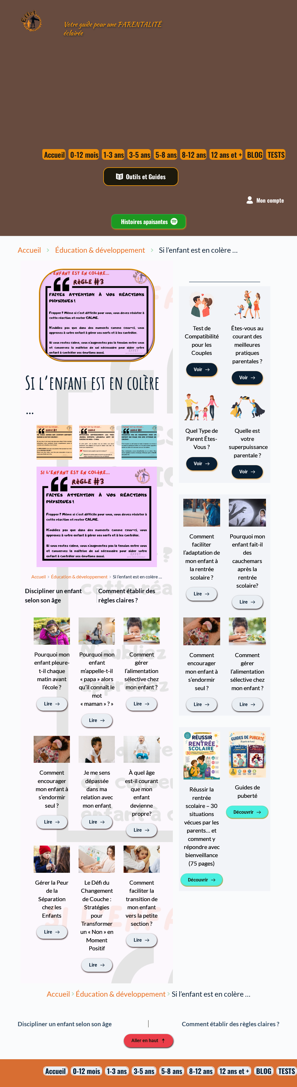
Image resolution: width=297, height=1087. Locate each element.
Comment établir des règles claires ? (126, 595)
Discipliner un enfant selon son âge (53, 595)
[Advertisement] (116, 87)
